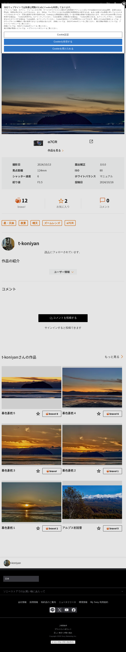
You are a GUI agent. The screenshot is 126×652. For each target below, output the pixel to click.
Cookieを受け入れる (63, 48)
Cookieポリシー (29, 26)
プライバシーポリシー (37, 28)
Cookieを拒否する (63, 41)
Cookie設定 (63, 34)
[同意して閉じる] (124, 3)
